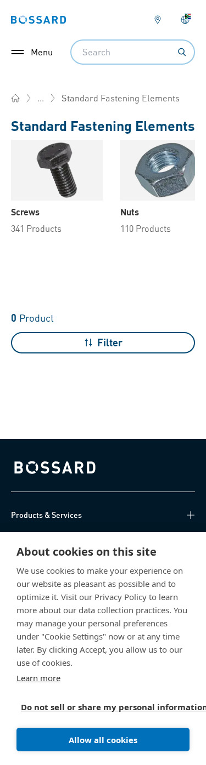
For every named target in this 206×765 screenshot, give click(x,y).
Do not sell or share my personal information (98, 706)
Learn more (38, 677)
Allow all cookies (103, 739)
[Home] (15, 98)
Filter (110, 342)
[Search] (181, 52)
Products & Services (46, 514)
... (40, 98)
